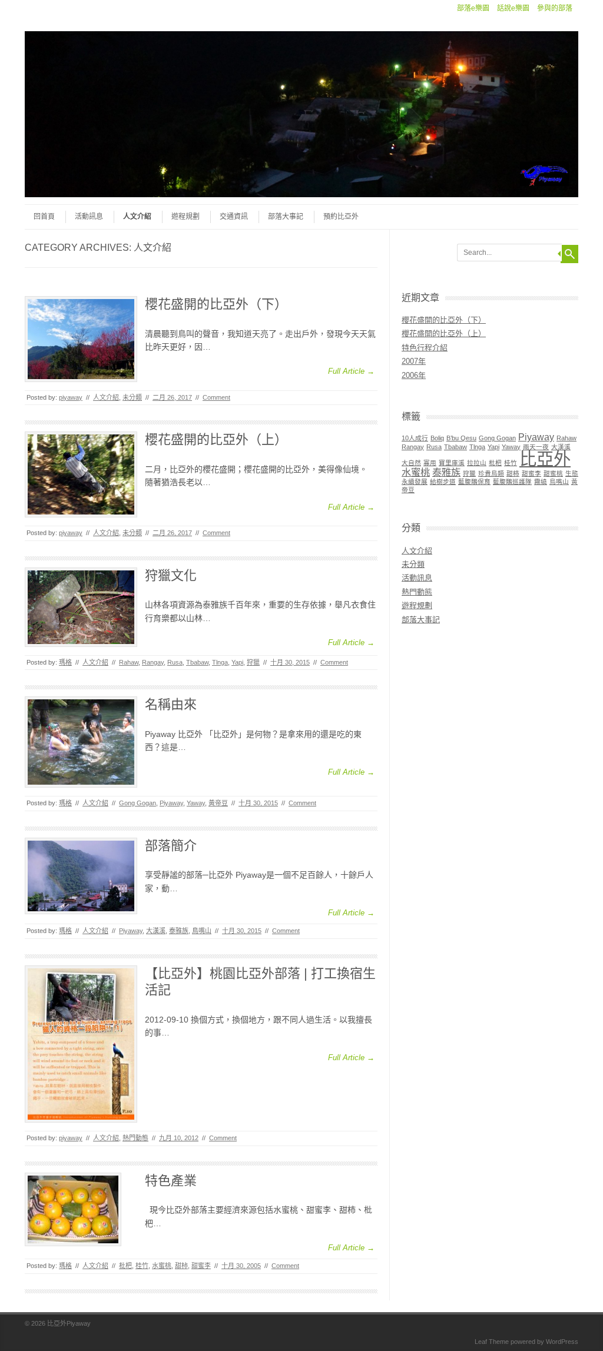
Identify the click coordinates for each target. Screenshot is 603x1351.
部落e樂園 (473, 8)
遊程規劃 (185, 217)
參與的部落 (554, 8)
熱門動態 (135, 1137)
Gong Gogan (137, 802)
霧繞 (540, 481)
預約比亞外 (341, 217)
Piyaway (171, 802)
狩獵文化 (171, 575)
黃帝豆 (218, 802)
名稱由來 (171, 704)
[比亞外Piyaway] (301, 194)
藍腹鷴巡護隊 (512, 481)
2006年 (414, 375)
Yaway (196, 802)
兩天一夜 (536, 446)
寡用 (429, 462)
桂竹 (141, 1265)
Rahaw (128, 662)
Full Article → (351, 371)
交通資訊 (234, 217)
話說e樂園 (513, 8)
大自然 (411, 462)
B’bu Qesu (461, 438)
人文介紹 (137, 217)
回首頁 (44, 217)
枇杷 (125, 1265)
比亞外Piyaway (69, 1323)
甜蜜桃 (553, 473)
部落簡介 (171, 845)
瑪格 (65, 662)
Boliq (437, 438)
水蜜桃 (161, 1265)
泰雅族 (178, 930)
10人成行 (415, 438)
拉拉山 (476, 462)
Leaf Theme (492, 1341)
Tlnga (220, 662)
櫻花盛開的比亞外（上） (216, 439)
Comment (216, 397)
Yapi (237, 662)
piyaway (70, 397)
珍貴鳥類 (491, 473)
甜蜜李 (201, 1265)
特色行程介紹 (425, 347)
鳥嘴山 (201, 930)
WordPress (562, 1341)
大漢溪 (155, 930)
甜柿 (181, 1265)
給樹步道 (443, 481)
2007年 (414, 361)
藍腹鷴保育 (474, 481)
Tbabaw (197, 662)
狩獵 (253, 662)
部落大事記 (285, 217)
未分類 (132, 397)
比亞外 (545, 459)
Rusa (175, 662)
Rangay (153, 662)
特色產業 (171, 1180)
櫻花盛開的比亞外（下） (216, 304)
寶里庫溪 (452, 462)
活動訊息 (89, 217)
